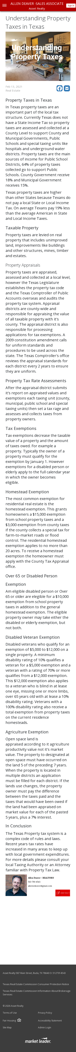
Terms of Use (10, 1012)
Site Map (7, 1027)
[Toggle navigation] (4, 5)
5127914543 (59, 973)
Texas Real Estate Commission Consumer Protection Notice (36, 984)
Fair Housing (9, 1020)
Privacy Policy (45, 1012)
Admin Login (44, 1027)
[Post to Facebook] (60, 90)
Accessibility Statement (50, 1020)
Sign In (71, 5)
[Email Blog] (67, 90)
